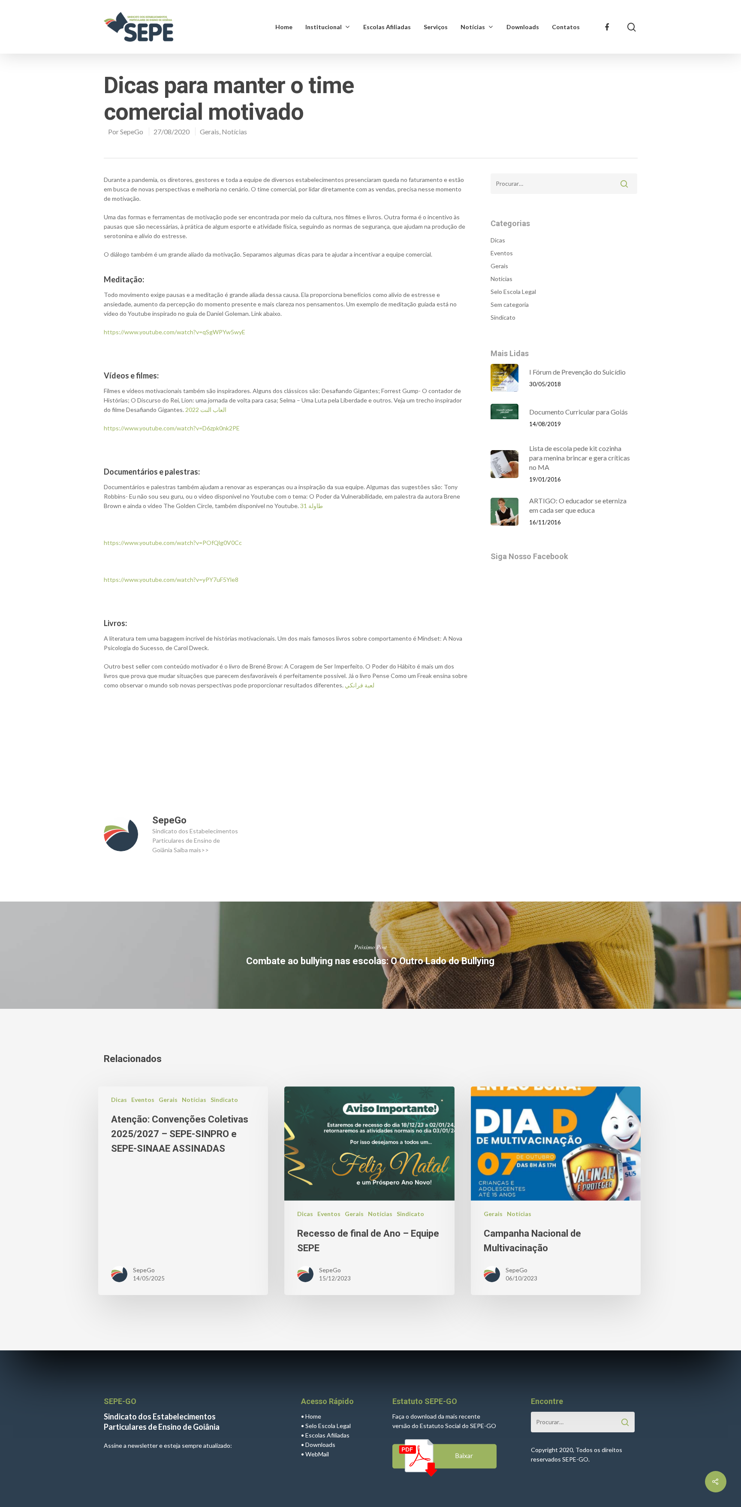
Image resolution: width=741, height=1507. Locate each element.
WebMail (317, 1454)
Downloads (522, 26)
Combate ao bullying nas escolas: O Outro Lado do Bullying (370, 955)
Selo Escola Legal (513, 291)
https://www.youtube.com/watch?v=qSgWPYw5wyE (174, 332)
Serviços (436, 26)
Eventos (502, 253)
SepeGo (131, 131)
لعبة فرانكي (359, 685)
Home (283, 26)
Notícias (473, 26)
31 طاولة (311, 505)
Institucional (323, 26)
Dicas (498, 240)
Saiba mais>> (191, 849)
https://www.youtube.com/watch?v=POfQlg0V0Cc (173, 542)
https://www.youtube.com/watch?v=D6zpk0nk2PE (172, 428)
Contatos (566, 26)
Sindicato (503, 317)
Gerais (209, 131)
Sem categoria (510, 304)
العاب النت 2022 (205, 409)
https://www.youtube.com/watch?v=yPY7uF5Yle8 (171, 579)
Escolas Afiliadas (387, 26)
